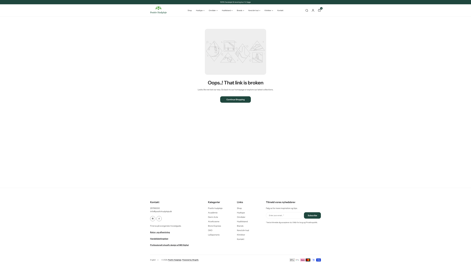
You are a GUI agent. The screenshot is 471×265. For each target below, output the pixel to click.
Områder (212, 10)
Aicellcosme (213, 221)
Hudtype (199, 10)
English (153, 260)
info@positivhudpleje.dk (161, 211)
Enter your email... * (276, 215)
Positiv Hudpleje (174, 260)
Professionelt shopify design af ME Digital (169, 245)
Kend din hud (253, 10)
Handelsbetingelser (159, 238)
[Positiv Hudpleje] (156, 10)
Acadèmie (212, 212)
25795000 (155, 208)
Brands (239, 10)
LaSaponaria (214, 234)
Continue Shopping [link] (235, 99)
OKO (210, 230)
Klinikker (268, 10)
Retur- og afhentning (160, 232)
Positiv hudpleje (215, 208)
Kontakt (240, 239)
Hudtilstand (226, 10)
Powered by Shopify (190, 260)
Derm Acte (213, 217)
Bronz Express (214, 226)
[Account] (313, 10)
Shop (239, 208)
